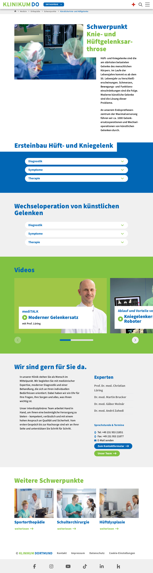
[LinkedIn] (102, 566)
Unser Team (105, 453)
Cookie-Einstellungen (122, 553)
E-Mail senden (106, 440)
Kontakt (62, 553)
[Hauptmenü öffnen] (147, 4)
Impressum (78, 553)
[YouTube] (68, 566)
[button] (135, 340)
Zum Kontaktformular (111, 446)
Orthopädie (52, 4)
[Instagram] (51, 566)
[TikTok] (85, 566)
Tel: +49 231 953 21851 (110, 432)
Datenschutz (97, 553)
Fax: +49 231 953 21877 (111, 436)
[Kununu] (118, 566)
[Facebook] (34, 566)
